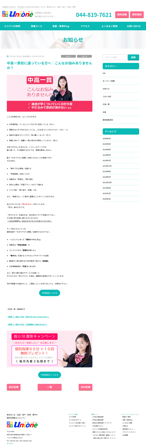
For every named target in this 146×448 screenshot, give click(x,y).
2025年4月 (107, 144)
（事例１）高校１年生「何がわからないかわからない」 (28, 317)
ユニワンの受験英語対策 (99, 429)
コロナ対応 (107, 96)
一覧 (49, 387)
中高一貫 (84, 56)
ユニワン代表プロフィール (77, 426)
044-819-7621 (94, 15)
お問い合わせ (134, 26)
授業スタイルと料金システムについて (104, 432)
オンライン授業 (109, 81)
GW (104, 73)
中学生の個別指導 (97, 420)
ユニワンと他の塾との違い (77, 423)
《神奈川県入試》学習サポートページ (104, 438)
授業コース (36, 26)
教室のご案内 (127, 417)
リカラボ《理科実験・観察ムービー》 (104, 435)
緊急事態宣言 (108, 120)
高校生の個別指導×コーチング (102, 423)
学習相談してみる (49, 292)
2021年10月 (107, 182)
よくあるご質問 (109, 26)
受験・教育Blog (60, 26)
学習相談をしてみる (49, 374)
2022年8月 (107, 171)
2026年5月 (107, 138)
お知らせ (68, 56)
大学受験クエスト (97, 426)
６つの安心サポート (75, 420)
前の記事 (13, 387)
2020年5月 (107, 199)
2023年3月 (107, 160)
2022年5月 (107, 177)
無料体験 (122, 14)
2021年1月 (107, 193)
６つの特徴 (72, 417)
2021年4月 (107, 188)
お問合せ (125, 426)
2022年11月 (107, 166)
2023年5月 (107, 155)
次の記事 (85, 387)
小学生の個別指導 (97, 417)
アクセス (85, 26)
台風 (104, 112)
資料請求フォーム (128, 429)
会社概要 (125, 435)
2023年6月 (107, 149)
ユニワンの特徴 (12, 26)
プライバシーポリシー (129, 432)
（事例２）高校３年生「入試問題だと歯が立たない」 (27, 324)
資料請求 (137, 14)
